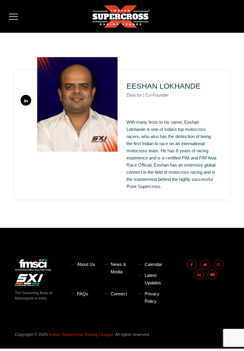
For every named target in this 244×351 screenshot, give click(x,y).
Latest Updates (153, 279)
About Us (86, 264)
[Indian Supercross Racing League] (121, 16)
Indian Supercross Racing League (81, 334)
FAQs (82, 293)
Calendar (153, 264)
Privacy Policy (152, 297)
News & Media (118, 268)
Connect (119, 293)
